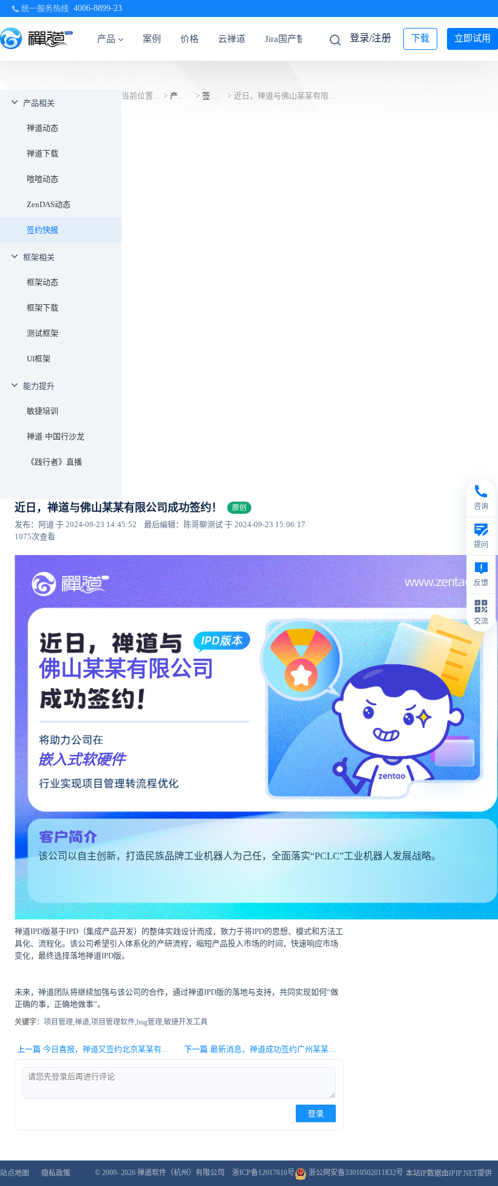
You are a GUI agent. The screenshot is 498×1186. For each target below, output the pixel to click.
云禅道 (231, 39)
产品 (106, 39)
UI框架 (38, 358)
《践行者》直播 (54, 461)
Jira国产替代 (290, 39)
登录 (316, 1113)
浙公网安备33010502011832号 (355, 1172)
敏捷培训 (42, 410)
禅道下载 (42, 153)
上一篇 (96, 1049)
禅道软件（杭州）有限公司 (181, 1172)
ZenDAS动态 (48, 204)
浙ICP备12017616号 (263, 1172)
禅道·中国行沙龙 (55, 436)
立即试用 (472, 38)
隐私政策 (55, 1173)
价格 (189, 39)
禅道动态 (42, 127)
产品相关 (39, 102)
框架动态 (42, 282)
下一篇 (264, 1049)
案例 (152, 39)
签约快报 (42, 229)
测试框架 (42, 333)
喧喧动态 (42, 178)
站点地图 (14, 1173)
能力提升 (39, 385)
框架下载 (42, 307)
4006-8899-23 (97, 8)
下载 (420, 38)
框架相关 (39, 257)
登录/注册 (370, 38)
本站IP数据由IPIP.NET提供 (449, 1173)
